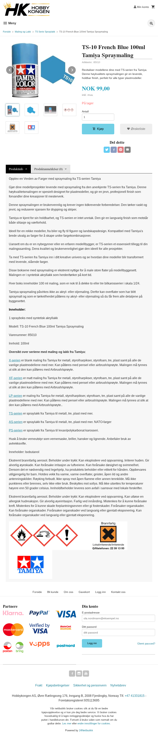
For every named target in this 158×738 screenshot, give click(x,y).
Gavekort (84, 591)
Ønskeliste (137, 128)
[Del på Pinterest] (121, 150)
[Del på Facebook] (114, 150)
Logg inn (100, 591)
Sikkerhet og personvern (90, 685)
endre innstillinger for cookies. (94, 723)
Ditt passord (89, 626)
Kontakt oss (118, 591)
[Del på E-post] (127, 150)
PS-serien (16, 430)
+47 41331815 (135, 695)
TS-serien (15, 413)
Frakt (38, 685)
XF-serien (15, 378)
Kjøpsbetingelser (57, 685)
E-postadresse (91, 612)
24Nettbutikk (86, 730)
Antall (85, 111)
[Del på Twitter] (107, 150)
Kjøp (100, 128)
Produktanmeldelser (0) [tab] (48, 169)
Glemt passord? (146, 643)
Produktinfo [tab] (16, 169)
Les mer (67, 723)
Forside (7, 31)
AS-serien (16, 422)
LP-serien (15, 395)
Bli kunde (52, 591)
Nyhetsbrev (118, 685)
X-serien (14, 360)
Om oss (68, 591)
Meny (12, 23)
